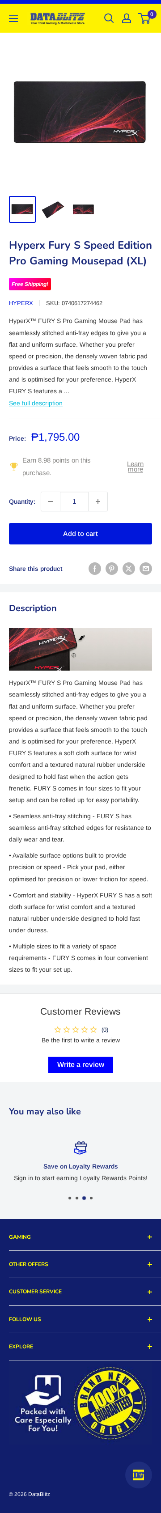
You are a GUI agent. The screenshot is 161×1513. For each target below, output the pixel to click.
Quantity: (22, 501)
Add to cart (80, 533)
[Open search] (109, 18)
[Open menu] (13, 18)
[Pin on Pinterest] (112, 568)
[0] (144, 18)
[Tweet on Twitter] (129, 568)
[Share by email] (146, 568)
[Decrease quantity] (50, 501)
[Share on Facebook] (95, 568)
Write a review (80, 1064)
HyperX (21, 303)
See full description (36, 403)
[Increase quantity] (98, 501)
